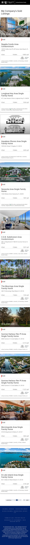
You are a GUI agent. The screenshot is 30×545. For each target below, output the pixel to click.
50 (24, 500)
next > (27, 500)
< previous (8, 500)
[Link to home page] (9, 2)
